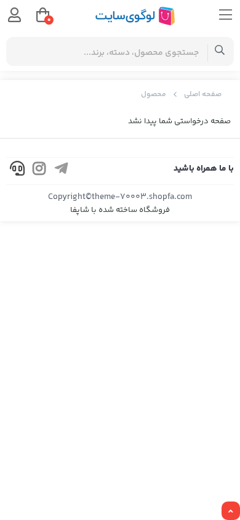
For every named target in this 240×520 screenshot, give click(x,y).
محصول (153, 94)
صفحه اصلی (203, 94)
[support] (17, 171)
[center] (220, 51)
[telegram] (61, 171)
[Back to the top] (231, 511)
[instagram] (39, 171)
